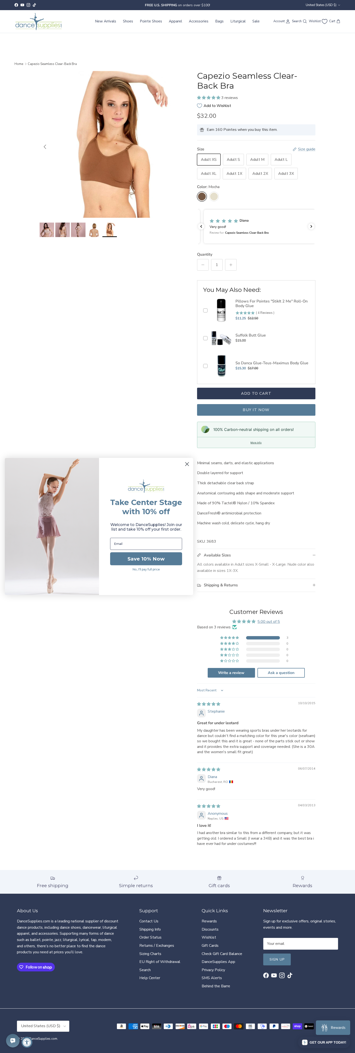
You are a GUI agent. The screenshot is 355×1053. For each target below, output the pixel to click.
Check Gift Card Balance (222, 953)
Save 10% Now (146, 559)
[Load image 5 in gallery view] (113, 144)
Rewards (209, 921)
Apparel (175, 21)
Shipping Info (150, 929)
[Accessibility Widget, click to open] (26, 1042)
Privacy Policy (213, 970)
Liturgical (238, 21)
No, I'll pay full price (146, 569)
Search (145, 970)
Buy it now (256, 410)
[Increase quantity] (231, 265)
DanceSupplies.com (43, 1039)
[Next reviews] (311, 226)
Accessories (198, 21)
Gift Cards (210, 945)
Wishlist (209, 937)
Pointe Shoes (151, 21)
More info (256, 442)
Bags (219, 21)
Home (18, 64)
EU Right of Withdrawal (159, 961)
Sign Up (277, 959)
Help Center (149, 978)
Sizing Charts (150, 953)
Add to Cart (256, 393)
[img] (208, 704)
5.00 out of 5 (268, 621)
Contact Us (148, 921)
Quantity (204, 254)
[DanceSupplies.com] (38, 21)
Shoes (128, 21)
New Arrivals (105, 21)
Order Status (150, 937)
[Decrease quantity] (203, 265)
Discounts (210, 929)
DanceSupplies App (218, 961)
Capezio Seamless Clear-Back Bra (52, 64)
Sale (256, 21)
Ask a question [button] (281, 672)
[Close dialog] (187, 464)
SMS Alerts (212, 978)
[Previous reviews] (201, 226)
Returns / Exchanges (156, 945)
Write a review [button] (231, 672)
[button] (209, 97)
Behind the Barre (216, 986)
